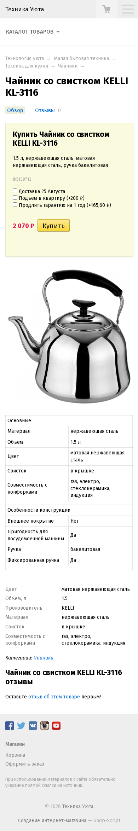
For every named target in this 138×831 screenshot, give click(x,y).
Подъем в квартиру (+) (51, 198)
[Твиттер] (21, 728)
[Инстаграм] (44, 728)
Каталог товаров (30, 32)
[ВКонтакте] (33, 728)
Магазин (15, 744)
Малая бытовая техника (81, 59)
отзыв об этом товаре (54, 697)
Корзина (15, 755)
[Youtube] (56, 728)
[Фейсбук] (9, 728)
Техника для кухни (26, 66)
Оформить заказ (24, 764)
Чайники (67, 66)
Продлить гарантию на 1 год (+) (64, 205)
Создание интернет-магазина (52, 821)
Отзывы (45, 110)
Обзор (15, 110)
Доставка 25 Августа (41, 191)
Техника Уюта (24, 9)
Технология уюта (24, 59)
